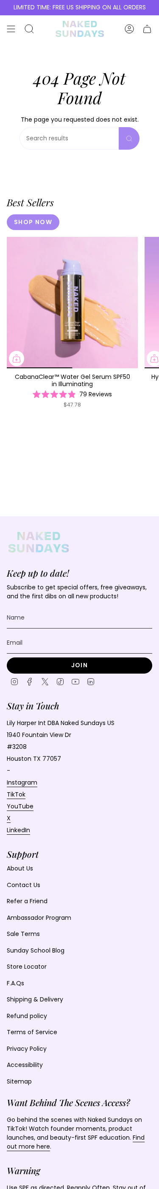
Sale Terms (23, 934)
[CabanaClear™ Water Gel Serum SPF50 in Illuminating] (72, 302)
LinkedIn (18, 830)
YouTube (20, 806)
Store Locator (27, 966)
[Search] (129, 138)
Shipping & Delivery (35, 999)
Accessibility (25, 1065)
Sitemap (19, 1081)
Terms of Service (32, 1032)
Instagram (22, 782)
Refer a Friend (27, 901)
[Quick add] (16, 358)
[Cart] (147, 29)
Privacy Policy (27, 1048)
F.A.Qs (15, 983)
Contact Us (23, 885)
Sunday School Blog (35, 950)
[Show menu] (11, 29)
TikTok (16, 794)
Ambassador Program (39, 917)
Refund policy (27, 1016)
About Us (20, 868)
